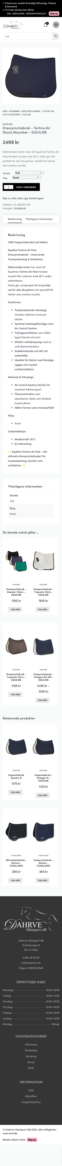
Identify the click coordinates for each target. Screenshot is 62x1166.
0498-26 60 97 (31, 957)
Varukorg (31, 1056)
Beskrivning (15, 219)
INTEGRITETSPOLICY (36, 13)
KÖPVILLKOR (18, 13)
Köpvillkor (31, 1096)
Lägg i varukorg (26, 187)
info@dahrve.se (31, 962)
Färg (5, 178)
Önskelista (31, 1050)
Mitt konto (31, 1044)
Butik (31, 1068)
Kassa (31, 1062)
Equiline (8, 124)
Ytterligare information (39, 219)
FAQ (9, 13)
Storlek (6, 173)
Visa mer (15, 609)
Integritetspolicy (31, 1102)
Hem (5, 111)
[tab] (14, 219)
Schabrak (14, 111)
